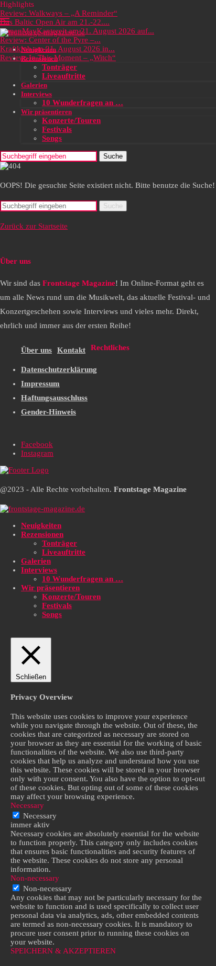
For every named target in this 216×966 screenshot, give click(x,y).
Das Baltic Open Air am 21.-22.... (55, 22)
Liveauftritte (63, 76)
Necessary (40, 816)
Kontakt (71, 350)
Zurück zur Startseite (34, 226)
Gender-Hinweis (48, 412)
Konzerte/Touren (71, 120)
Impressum (40, 383)
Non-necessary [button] (34, 878)
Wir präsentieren (46, 112)
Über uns (36, 350)
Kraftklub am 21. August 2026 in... (57, 48)
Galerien (34, 85)
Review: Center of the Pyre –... (50, 40)
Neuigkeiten (38, 49)
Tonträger (59, 67)
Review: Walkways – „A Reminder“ (58, 13)
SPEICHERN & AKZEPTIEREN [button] (63, 951)
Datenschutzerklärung (59, 369)
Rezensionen (39, 58)
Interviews (36, 94)
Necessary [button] (27, 805)
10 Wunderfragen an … (82, 102)
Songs (52, 138)
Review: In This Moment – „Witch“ (58, 57)
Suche (113, 156)
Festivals (57, 129)
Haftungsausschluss (54, 398)
